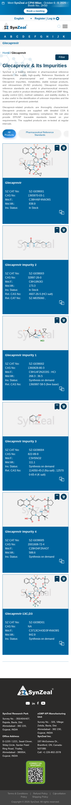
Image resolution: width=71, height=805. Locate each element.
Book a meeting (36, 11)
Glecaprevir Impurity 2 (20, 264)
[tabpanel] (35, 7)
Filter (62, 57)
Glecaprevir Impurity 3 (20, 441)
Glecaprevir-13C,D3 (19, 613)
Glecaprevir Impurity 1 (20, 355)
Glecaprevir (13, 182)
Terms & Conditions (18, 793)
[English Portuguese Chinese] (23, 18)
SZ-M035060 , (37, 298)
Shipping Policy (40, 796)
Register (40, 18)
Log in (51, 18)
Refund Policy (40, 793)
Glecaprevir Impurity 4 (20, 531)
